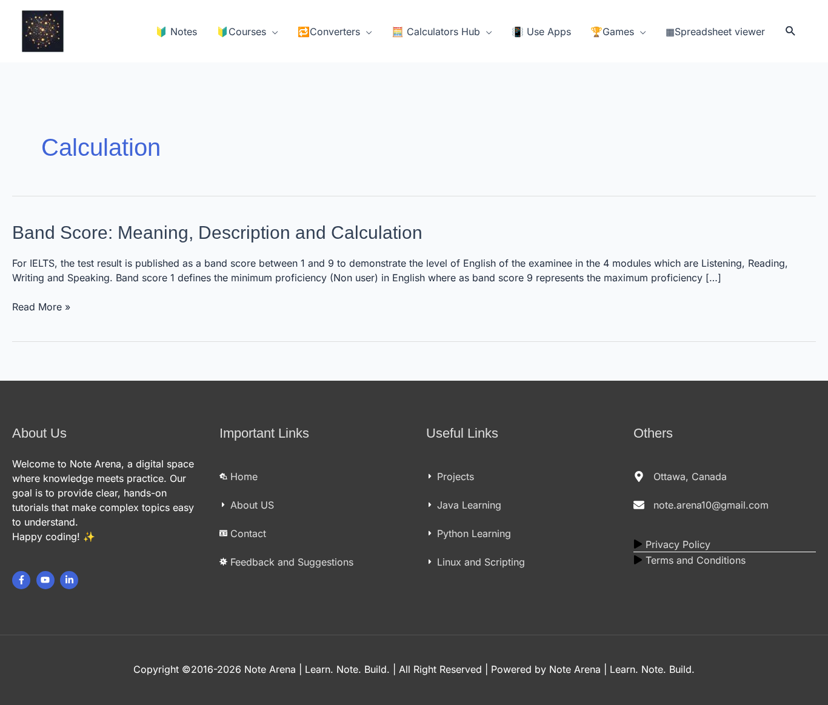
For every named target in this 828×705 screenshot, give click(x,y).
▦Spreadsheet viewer (715, 31)
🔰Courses (241, 31)
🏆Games (612, 31)
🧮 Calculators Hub (436, 31)
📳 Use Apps (541, 31)
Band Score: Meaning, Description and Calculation (217, 232)
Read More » (41, 306)
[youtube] (47, 580)
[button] (790, 31)
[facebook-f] (22, 580)
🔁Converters (329, 31)
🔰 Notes (176, 31)
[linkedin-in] (70, 580)
